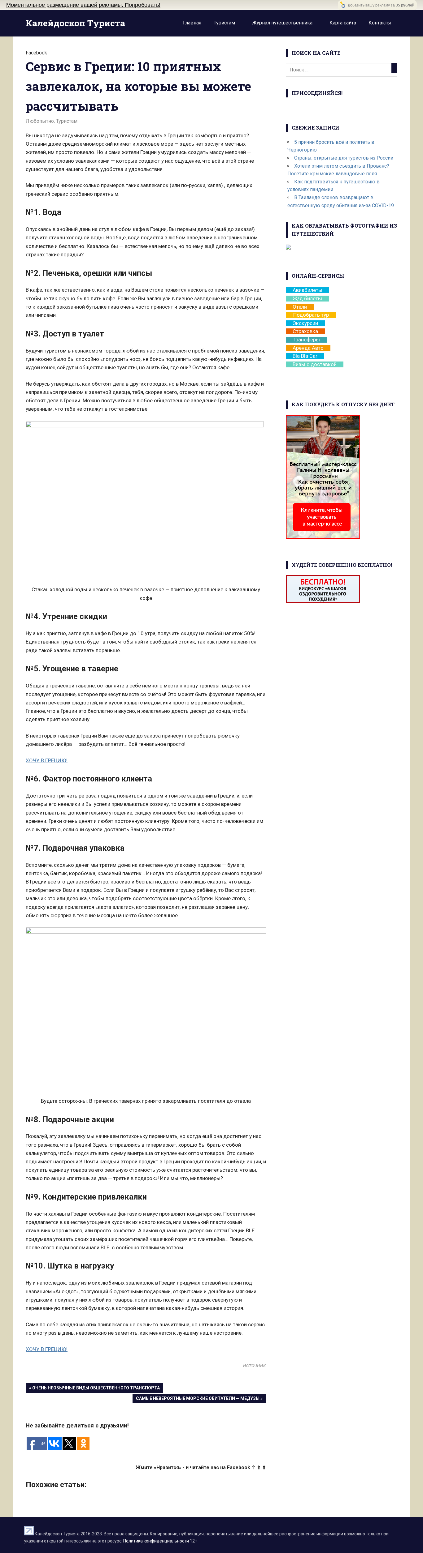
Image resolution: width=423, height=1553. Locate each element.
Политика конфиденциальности (156, 1540)
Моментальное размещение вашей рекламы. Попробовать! (83, 5)
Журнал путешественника (282, 23)
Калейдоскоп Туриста (75, 23)
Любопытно (40, 121)
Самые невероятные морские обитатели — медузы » (199, 1398)
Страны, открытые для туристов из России (343, 158)
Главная (192, 23)
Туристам (224, 23)
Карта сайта (342, 23)
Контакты (379, 23)
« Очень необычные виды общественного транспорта (94, 1387)
